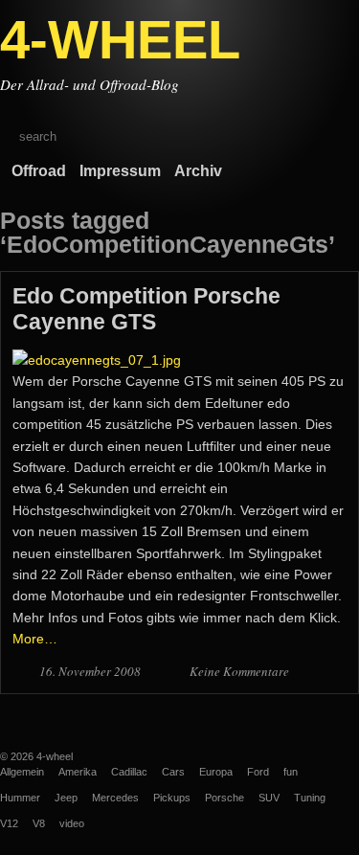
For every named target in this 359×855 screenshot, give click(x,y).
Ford (258, 771)
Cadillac (129, 771)
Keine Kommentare (239, 671)
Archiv (198, 171)
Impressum (120, 171)
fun (290, 771)
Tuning (309, 797)
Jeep (66, 797)
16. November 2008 (91, 671)
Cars (173, 771)
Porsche (224, 797)
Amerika (77, 771)
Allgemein (22, 771)
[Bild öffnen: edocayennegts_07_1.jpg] (96, 360)
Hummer (20, 797)
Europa (216, 771)
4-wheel (54, 756)
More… (34, 638)
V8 (39, 823)
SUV (269, 797)
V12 (9, 823)
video (71, 823)
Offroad (38, 171)
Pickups (172, 797)
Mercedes (115, 797)
